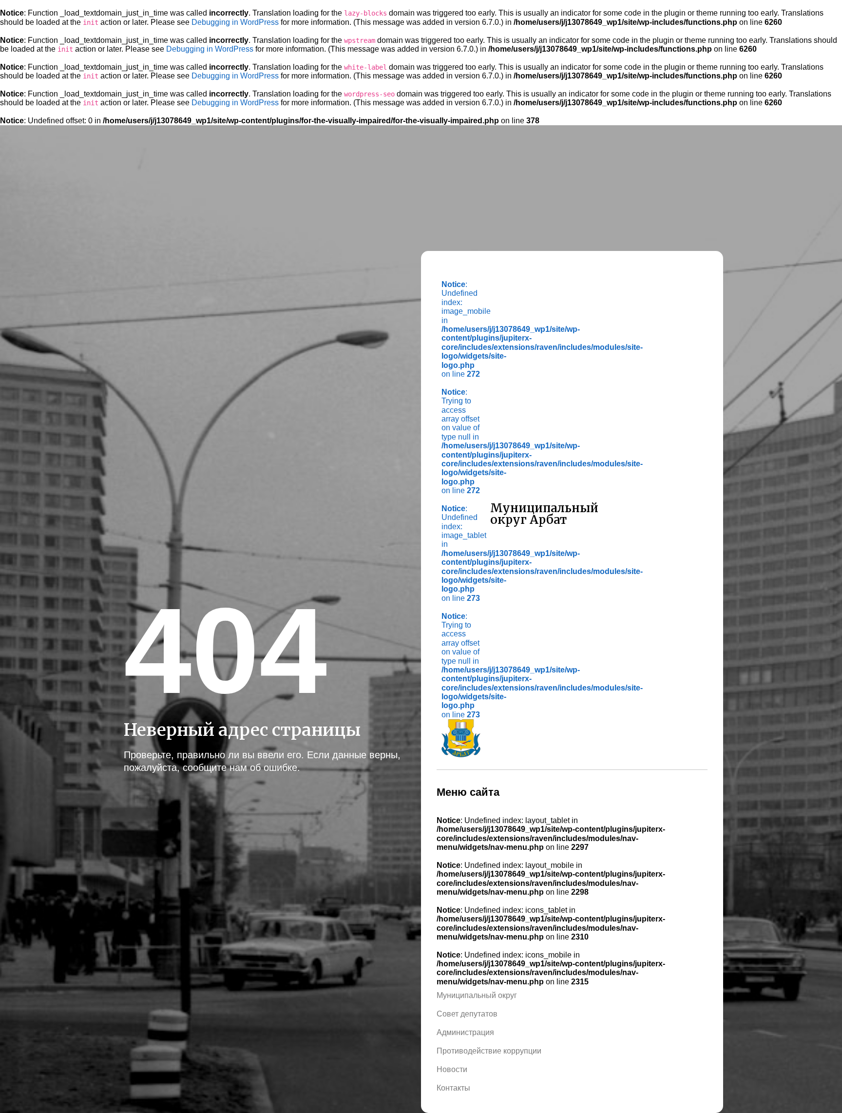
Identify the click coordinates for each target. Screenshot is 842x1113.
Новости (452, 1069)
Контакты (453, 1088)
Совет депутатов (467, 1014)
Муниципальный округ (477, 995)
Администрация (465, 1032)
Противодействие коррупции (489, 1051)
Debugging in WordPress (235, 22)
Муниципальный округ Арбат (544, 513)
